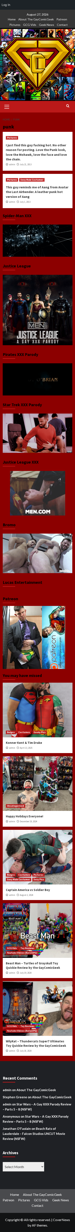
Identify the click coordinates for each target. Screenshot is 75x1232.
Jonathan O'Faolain (17, 1128)
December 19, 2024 (28, 821)
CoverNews (61, 1220)
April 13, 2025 (26, 747)
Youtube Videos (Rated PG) (22, 952)
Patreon (61, 19)
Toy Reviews (27, 948)
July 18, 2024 (25, 1050)
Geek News (46, 24)
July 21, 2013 (25, 164)
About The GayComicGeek (36, 19)
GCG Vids (29, 24)
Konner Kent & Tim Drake (24, 743)
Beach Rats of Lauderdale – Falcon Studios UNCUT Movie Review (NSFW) (34, 1134)
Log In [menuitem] (6, 5)
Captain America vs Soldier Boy (28, 890)
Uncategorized (15, 805)
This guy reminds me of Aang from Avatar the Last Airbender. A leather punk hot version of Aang (37, 192)
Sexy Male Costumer (31, 179)
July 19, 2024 (25, 972)
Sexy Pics (39, 879)
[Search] (67, 106)
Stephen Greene (15, 1097)
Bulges (11, 732)
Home (12, 19)
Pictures (14, 24)
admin (12, 164)
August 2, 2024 (26, 895)
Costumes (24, 732)
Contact (62, 24)
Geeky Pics (40, 732)
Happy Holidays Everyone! (24, 816)
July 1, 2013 (25, 201)
